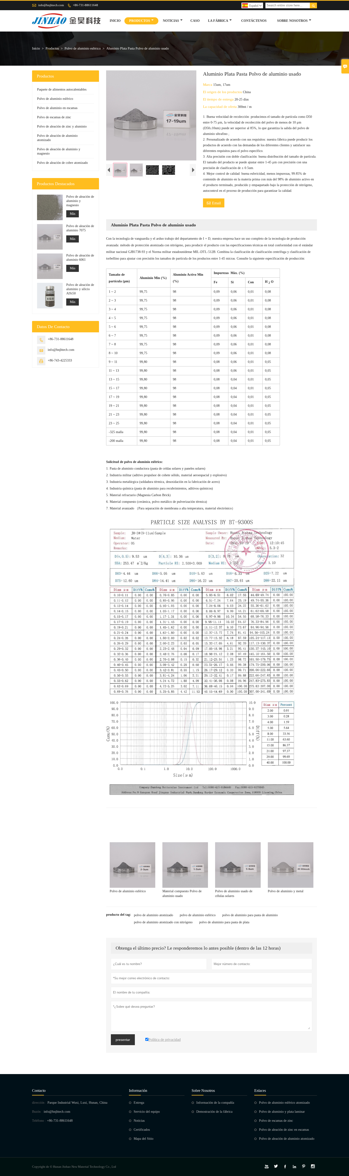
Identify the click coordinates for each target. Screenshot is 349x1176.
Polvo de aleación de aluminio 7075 (80, 228)
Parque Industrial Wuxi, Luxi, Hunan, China (77, 1102)
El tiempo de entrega (219, 99)
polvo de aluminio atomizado (153, 915)
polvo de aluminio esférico (198, 915)
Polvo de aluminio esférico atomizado (284, 1102)
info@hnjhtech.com (51, 5)
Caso (195, 21)
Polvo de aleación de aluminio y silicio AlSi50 (80, 289)
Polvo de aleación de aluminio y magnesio (80, 201)
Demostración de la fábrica (214, 1111)
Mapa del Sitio (143, 1138)
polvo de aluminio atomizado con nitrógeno (163, 922)
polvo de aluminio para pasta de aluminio (250, 915)
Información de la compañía (215, 1102)
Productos (139, 21)
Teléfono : (39, 1120)
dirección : (39, 1102)
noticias (171, 21)
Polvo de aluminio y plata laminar (282, 1111)
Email (214, 203)
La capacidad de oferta (220, 107)
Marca (208, 85)
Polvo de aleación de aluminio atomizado (286, 1138)
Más (72, 213)
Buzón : (37, 1111)
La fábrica (218, 21)
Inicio (115, 21)
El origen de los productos (223, 92)
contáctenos (254, 21)
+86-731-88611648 (85, 5)
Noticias (139, 1120)
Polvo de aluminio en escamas (57, 108)
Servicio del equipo (147, 1111)
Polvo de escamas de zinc (54, 117)
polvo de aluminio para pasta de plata (224, 922)
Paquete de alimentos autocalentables (61, 89)
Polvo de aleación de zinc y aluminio (62, 126)
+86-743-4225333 (60, 360)
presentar (123, 1040)
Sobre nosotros (292, 21)
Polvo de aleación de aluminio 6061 (80, 257)
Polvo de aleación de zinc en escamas (284, 1129)
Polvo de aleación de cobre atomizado (62, 163)
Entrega (139, 1102)
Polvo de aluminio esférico (83, 48)
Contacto (39, 1091)
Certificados (142, 1129)
